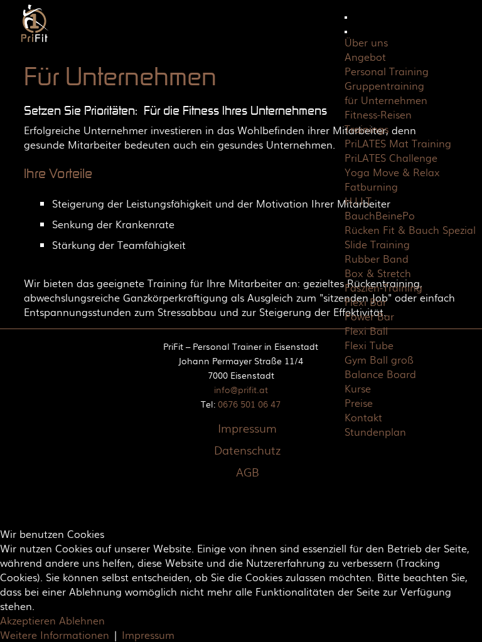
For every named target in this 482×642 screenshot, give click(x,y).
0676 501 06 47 (249, 403)
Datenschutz (247, 450)
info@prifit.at (241, 389)
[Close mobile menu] (346, 32)
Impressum (247, 428)
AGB (247, 472)
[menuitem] (366, 42)
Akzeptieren (28, 620)
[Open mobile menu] (346, 17)
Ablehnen (82, 620)
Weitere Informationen (54, 635)
